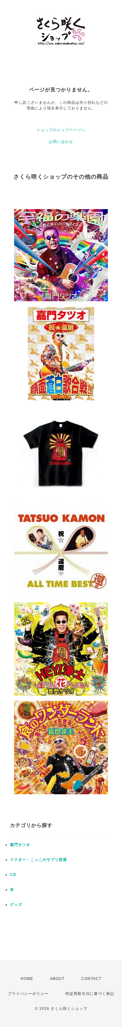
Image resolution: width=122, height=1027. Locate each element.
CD (13, 874)
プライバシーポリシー (28, 993)
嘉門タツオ (20, 845)
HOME (27, 979)
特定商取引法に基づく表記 (89, 993)
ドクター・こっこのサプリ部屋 (38, 859)
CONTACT (91, 979)
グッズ (16, 904)
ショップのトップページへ (61, 130)
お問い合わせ (61, 142)
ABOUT (57, 979)
